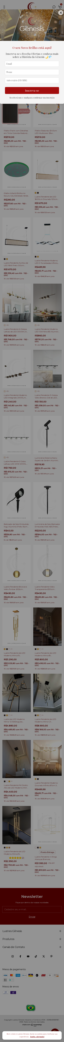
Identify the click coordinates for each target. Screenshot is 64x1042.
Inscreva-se (32, 90)
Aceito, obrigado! (37, 1037)
